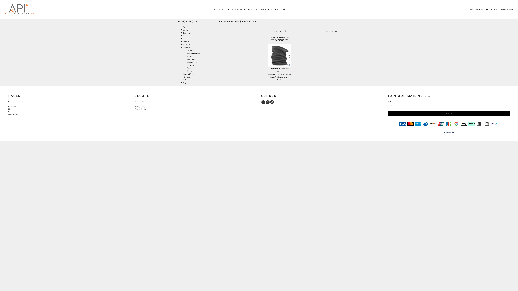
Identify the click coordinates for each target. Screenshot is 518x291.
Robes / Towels (188, 45)
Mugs (185, 83)
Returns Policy (140, 101)
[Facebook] (263, 102)
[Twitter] (268, 102)
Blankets (186, 42)
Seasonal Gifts (192, 62)
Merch (10, 109)
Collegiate (190, 71)
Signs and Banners (189, 74)
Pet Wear (186, 80)
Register (479, 9)
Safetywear (191, 59)
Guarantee (138, 104)
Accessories (187, 48)
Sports (189, 56)
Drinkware (186, 77)
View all (185, 27)
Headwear (186, 33)
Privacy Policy (140, 106)
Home (10, 101)
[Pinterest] (272, 102)
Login (471, 9)
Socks (189, 68)
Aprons (185, 39)
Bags (184, 36)
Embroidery (272, 74)
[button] (224, 9)
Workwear (190, 50)
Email (390, 101)
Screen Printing (275, 77)
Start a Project (13, 114)
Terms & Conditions (142, 109)
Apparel (185, 30)
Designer (11, 112)
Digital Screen (275, 69)
